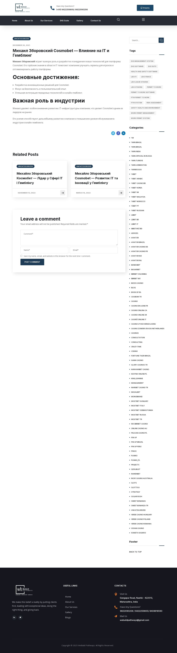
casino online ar (139, 315)
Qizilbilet (135, 469)
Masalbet (135, 392)
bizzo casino (137, 283)
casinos (135, 333)
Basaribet (135, 269)
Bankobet (135, 265)
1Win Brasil (136, 142)
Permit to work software (143, 92)
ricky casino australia (142, 478)
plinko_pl (135, 460)
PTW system (136, 103)
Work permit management (142, 113)
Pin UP (134, 437)
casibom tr (136, 296)
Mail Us (123, 616)
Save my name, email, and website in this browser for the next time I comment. (57, 256)
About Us (29, 20)
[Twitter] (113, 133)
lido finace (146, 77)
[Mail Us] (115, 616)
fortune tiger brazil (141, 356)
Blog (133, 287)
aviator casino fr (139, 251)
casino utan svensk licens (143, 324)
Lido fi (133, 77)
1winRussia (136, 169)
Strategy (135, 492)
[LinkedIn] (123, 133)
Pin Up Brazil (137, 442)
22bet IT (134, 224)
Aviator (135, 237)
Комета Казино (138, 533)
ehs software (137, 66)
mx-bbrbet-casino (139, 424)
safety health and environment (145, 108)
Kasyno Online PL (139, 374)
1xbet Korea (136, 188)
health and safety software (144, 72)
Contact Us (96, 20)
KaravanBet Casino (140, 369)
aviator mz (136, 256)
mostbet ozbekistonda (142, 410)
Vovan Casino (137, 528)
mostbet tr (136, 419)
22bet (133, 215)
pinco (133, 451)
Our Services (46, 20)
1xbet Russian (137, 210)
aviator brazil (138, 242)
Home (14, 20)
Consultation (138, 337)
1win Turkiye (137, 160)
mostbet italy (138, 405)
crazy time (136, 346)
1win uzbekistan (139, 165)
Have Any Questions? (65, 6)
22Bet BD (135, 219)
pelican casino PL (139, 433)
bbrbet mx (135, 278)
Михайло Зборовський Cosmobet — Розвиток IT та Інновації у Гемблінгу (96, 178)
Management (137, 383)
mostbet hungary (139, 401)
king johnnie (137, 378)
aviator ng (136, 260)
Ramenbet (135, 474)
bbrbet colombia (139, 274)
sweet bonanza (138, 501)
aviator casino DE (139, 247)
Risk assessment (154, 103)
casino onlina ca (139, 310)
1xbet (133, 174)
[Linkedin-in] (14, 617)
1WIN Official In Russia (141, 156)
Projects (135, 464)
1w (132, 138)
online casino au (139, 428)
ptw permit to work (140, 97)
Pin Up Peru (136, 446)
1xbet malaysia (138, 197)
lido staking (136, 87)
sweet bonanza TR (139, 505)
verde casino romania (141, 524)
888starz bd (136, 228)
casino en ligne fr (139, 306)
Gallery (79, 20)
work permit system (140, 118)
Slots (134, 483)
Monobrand (136, 396)
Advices (134, 233)
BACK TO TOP (135, 552)
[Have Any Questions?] (52, 8)
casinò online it (138, 319)
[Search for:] (146, 40)
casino (134, 301)
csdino (134, 351)
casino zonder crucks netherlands (147, 328)
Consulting (136, 342)
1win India (136, 151)
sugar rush (136, 496)
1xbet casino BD (138, 183)
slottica (135, 487)
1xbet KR (135, 192)
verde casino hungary (141, 514)
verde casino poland (140, 519)
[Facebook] (118, 133)
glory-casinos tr (139, 365)
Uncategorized (21, 39)
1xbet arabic (137, 178)
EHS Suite (64, 20)
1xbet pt (135, 206)
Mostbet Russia (138, 415)
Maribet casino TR (139, 387)
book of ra (136, 292)
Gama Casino (137, 360)
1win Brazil (136, 147)
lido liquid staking (139, 82)
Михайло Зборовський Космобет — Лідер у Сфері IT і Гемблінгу (40, 178)
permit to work (154, 87)
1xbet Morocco (138, 201)
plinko (134, 455)
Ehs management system (142, 61)
